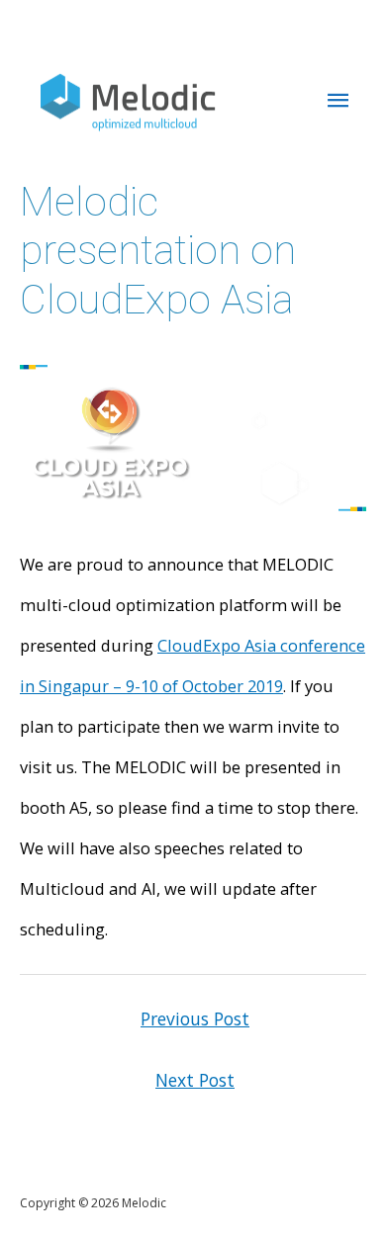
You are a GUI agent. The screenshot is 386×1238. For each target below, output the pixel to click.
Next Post (195, 1080)
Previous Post (195, 1018)
